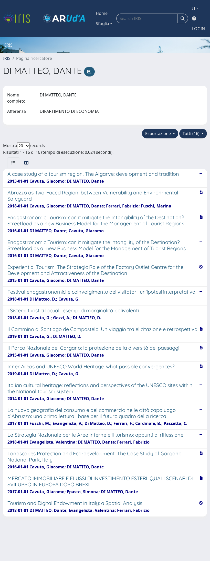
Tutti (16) (192, 133)
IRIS (6, 58)
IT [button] (194, 8)
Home (102, 13)
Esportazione (158, 133)
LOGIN (198, 28)
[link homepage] (18, 18)
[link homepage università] (64, 18)
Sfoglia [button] (102, 23)
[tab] (13, 162)
